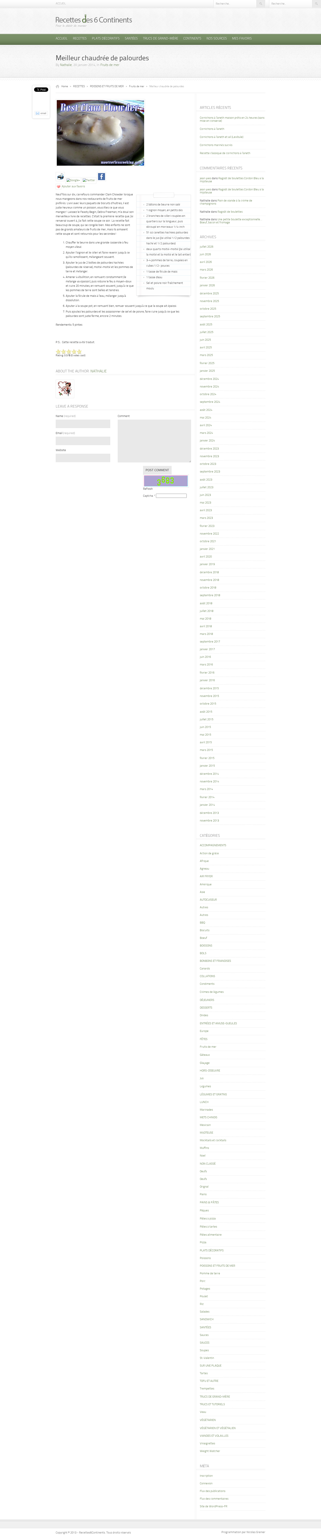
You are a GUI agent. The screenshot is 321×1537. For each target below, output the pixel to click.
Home (64, 86)
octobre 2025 (208, 308)
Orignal (204, 1186)
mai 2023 (205, 502)
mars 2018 (206, 634)
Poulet (204, 1296)
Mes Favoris (242, 38)
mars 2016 (206, 664)
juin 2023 (205, 495)
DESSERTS (206, 1007)
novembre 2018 (209, 580)
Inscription (206, 1475)
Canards (205, 968)
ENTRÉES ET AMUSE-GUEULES (218, 1023)
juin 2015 (205, 727)
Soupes (204, 1350)
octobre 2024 (208, 394)
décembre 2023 (209, 448)
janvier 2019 (207, 564)
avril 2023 (206, 510)
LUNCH (204, 1102)
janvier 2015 (207, 765)
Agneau (204, 868)
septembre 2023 (210, 471)
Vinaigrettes (207, 1443)
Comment (124, 416)
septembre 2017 (210, 641)
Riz (202, 1304)
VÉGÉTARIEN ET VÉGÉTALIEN (218, 1428)
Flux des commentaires (214, 1498)
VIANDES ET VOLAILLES (214, 1436)
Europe (204, 1031)
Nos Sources (217, 38)
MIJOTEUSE (206, 1132)
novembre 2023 (209, 456)
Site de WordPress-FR (213, 1506)
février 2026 (207, 277)
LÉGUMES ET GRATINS (213, 1094)
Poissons (205, 1258)
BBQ (202, 922)
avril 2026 (206, 262)
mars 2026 (206, 269)
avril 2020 (206, 556)
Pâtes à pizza (208, 1218)
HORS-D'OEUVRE (210, 1070)
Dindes (204, 1015)
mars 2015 (206, 750)
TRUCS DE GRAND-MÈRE (160, 38)
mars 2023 (206, 518)
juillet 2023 (206, 487)
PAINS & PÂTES (209, 1202)
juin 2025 (205, 340)
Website (61, 450)
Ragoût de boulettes (230, 211)
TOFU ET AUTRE (209, 1381)
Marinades (206, 1109)
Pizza (203, 1242)
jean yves (205, 178)
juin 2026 (205, 254)
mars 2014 (206, 789)
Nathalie (66, 65)
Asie (202, 892)
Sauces (204, 1335)
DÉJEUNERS (207, 1000)
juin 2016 (205, 657)
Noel (202, 1155)
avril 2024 (206, 425)
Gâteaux (205, 1055)
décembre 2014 (209, 774)
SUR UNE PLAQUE (210, 1365)
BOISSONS (206, 945)
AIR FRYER (206, 876)
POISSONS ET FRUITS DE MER (107, 86)
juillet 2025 (206, 332)
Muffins (204, 1148)
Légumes (205, 1086)
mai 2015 (205, 734)
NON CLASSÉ (208, 1163)
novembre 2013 (209, 820)
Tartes (204, 1373)
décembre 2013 (209, 813)
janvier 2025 (207, 371)
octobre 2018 (208, 587)
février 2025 (207, 363)
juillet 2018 (206, 611)
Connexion (206, 1483)
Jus (202, 1078)
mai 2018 (205, 618)
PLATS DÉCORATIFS (106, 38)
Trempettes (207, 1388)
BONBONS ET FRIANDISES (215, 961)
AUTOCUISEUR (208, 899)
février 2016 (207, 672)
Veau (203, 1412)
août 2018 (206, 603)
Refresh (148, 489)
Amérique (206, 884)
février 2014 (207, 797)
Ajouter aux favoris (73, 186)
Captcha (148, 496)
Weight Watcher (210, 1451)
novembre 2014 (209, 781)
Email (65, 433)
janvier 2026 (207, 285)
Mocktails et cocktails (213, 1140)
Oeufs (203, 1171)
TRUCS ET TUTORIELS (212, 1404)
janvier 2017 (207, 649)
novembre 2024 (209, 386)
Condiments (207, 984)
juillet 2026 (206, 246)
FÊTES (203, 1039)
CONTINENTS (192, 38)
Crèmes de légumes (212, 992)
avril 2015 (206, 742)
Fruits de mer (109, 65)
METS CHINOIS (208, 1117)
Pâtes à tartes (208, 1226)
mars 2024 (206, 433)
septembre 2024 (210, 402)
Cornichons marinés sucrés (216, 145)
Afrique (204, 861)
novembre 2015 (209, 696)
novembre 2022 (209, 533)
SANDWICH (207, 1319)
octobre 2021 (208, 541)
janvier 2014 (207, 805)
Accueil (61, 3)
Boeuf (203, 938)
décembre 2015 (209, 688)
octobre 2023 (208, 464)
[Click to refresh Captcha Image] (166, 481)
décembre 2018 (209, 572)
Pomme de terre (210, 1273)
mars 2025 (206, 355)
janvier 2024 (207, 440)
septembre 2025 (210, 316)
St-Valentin (207, 1358)
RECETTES (80, 38)
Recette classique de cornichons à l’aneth (225, 153)
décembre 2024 (209, 379)
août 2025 (206, 324)
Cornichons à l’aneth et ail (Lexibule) (221, 137)
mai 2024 (205, 417)
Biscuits (204, 930)
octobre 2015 (208, 703)
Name (66, 416)
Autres (204, 907)
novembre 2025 (209, 301)
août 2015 (206, 711)
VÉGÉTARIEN (208, 1420)
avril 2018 (206, 626)
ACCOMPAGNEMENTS (213, 845)
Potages (205, 1288)
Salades (204, 1311)
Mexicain (205, 1125)
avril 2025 (206, 347)
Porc (202, 1281)
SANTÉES (131, 38)
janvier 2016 (207, 680)
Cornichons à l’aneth (212, 129)
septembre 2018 (210, 595)
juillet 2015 (206, 719)
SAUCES (204, 1342)
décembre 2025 (209, 293)
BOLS (203, 953)
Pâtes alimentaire (211, 1234)
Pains (203, 1194)
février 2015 (207, 758)
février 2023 (207, 526)
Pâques (204, 1210)
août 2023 (206, 479)
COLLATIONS (207, 976)
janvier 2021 (207, 549)
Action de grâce (209, 853)
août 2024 (206, 410)
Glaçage (205, 1063)
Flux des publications (212, 1491)
